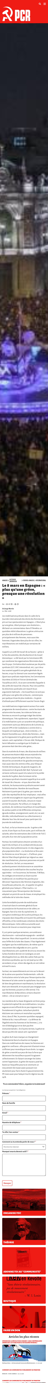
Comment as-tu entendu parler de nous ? (19, 1142)
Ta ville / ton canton (10, 1132)
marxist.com (6, 1359)
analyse (5, 580)
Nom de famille (8, 1103)
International (41, 580)
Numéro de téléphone (11, 1123)
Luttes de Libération (13, 580)
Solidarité (4, 1373)
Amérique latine (6, 1363)
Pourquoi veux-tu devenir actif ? (15, 1152)
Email (5, 1113)
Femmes (25, 580)
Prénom (6, 1093)
